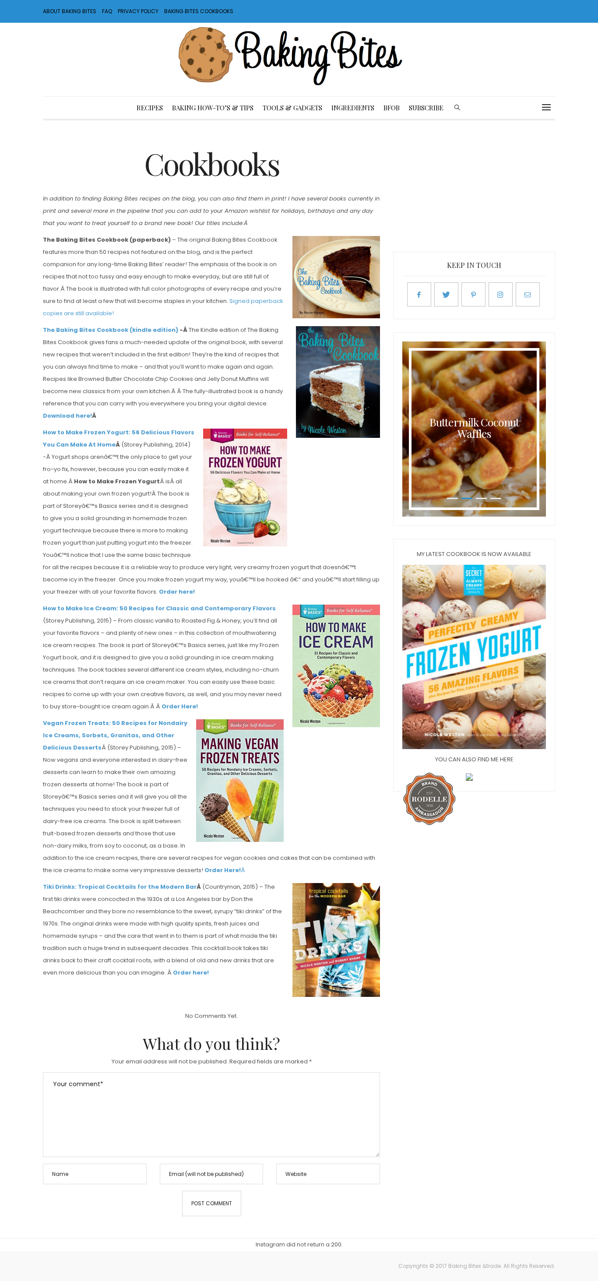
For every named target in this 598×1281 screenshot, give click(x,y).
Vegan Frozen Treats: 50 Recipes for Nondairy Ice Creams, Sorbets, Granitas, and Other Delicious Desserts (115, 735)
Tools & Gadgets (292, 107)
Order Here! (180, 706)
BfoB (391, 107)
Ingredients (352, 107)
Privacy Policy (138, 11)
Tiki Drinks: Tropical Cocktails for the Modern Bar (120, 887)
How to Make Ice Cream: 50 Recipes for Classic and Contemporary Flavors (159, 608)
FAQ (107, 11)
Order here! (177, 592)
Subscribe (426, 107)
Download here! (67, 416)
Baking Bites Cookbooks (198, 11)
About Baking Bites (69, 11)
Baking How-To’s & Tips (212, 107)
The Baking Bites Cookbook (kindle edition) (110, 330)
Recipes (150, 107)
